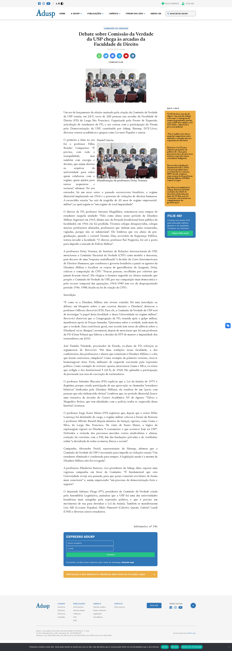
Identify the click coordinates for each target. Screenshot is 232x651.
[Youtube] (48, 3)
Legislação (97, 614)
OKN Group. (191, 633)
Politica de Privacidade (192, 647)
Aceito (165, 647)
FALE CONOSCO (172, 4)
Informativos (78, 607)
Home (62, 13)
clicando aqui (127, 562)
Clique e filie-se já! (180, 233)
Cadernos (77, 614)
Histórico (61, 607)
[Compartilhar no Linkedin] (132, 56)
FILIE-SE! (190, 4)
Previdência (98, 617)
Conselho (61, 617)
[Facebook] (39, 3)
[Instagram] (43, 3)
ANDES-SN (156, 13)
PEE (75, 617)
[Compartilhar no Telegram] (119, 56)
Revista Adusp (79, 611)
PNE (75, 621)
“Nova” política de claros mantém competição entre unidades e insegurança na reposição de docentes (179, 137)
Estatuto (61, 611)
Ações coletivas (99, 611)
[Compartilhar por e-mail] (126, 56)
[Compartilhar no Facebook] (112, 56)
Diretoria (61, 614)
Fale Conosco (119, 607)
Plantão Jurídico (99, 607)
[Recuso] (228, 647)
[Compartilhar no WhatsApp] (99, 56)
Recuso (175, 647)
